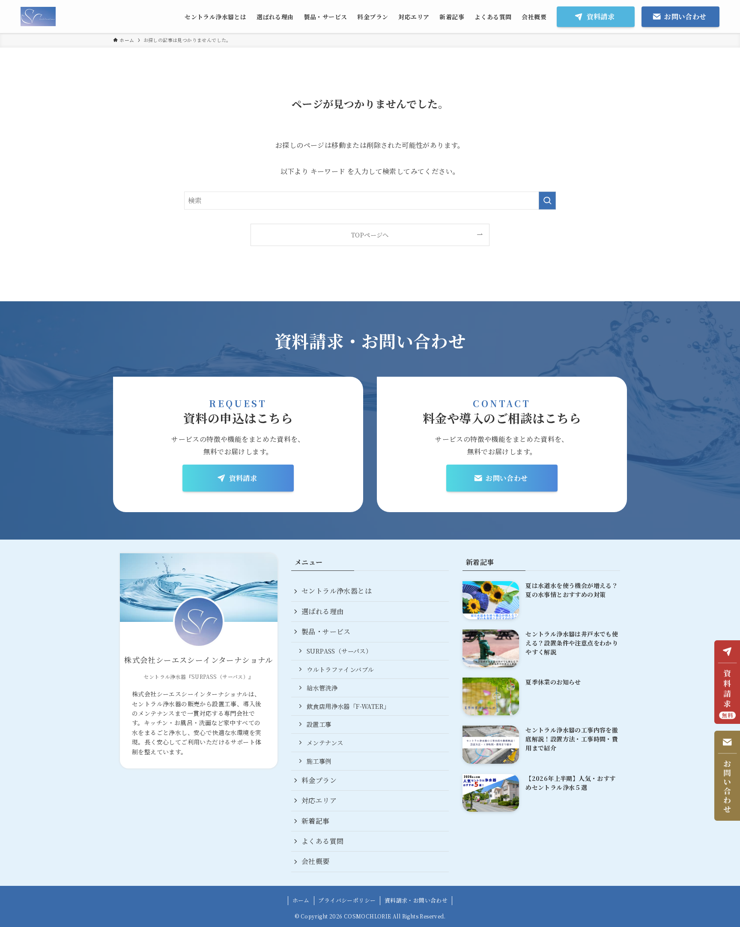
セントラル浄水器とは (336, 591)
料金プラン (319, 780)
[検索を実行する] (547, 201)
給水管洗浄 (322, 687)
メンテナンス (325, 742)
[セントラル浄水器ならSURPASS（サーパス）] (38, 16)
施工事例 (319, 760)
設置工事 (319, 724)
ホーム (301, 900)
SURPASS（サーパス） (339, 650)
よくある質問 (322, 841)
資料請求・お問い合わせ (416, 900)
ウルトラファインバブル (340, 669)
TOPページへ (370, 234)
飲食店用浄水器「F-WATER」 (348, 706)
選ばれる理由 (322, 611)
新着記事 (315, 821)
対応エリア (319, 800)
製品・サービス (326, 631)
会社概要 (315, 861)
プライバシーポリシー (347, 900)
